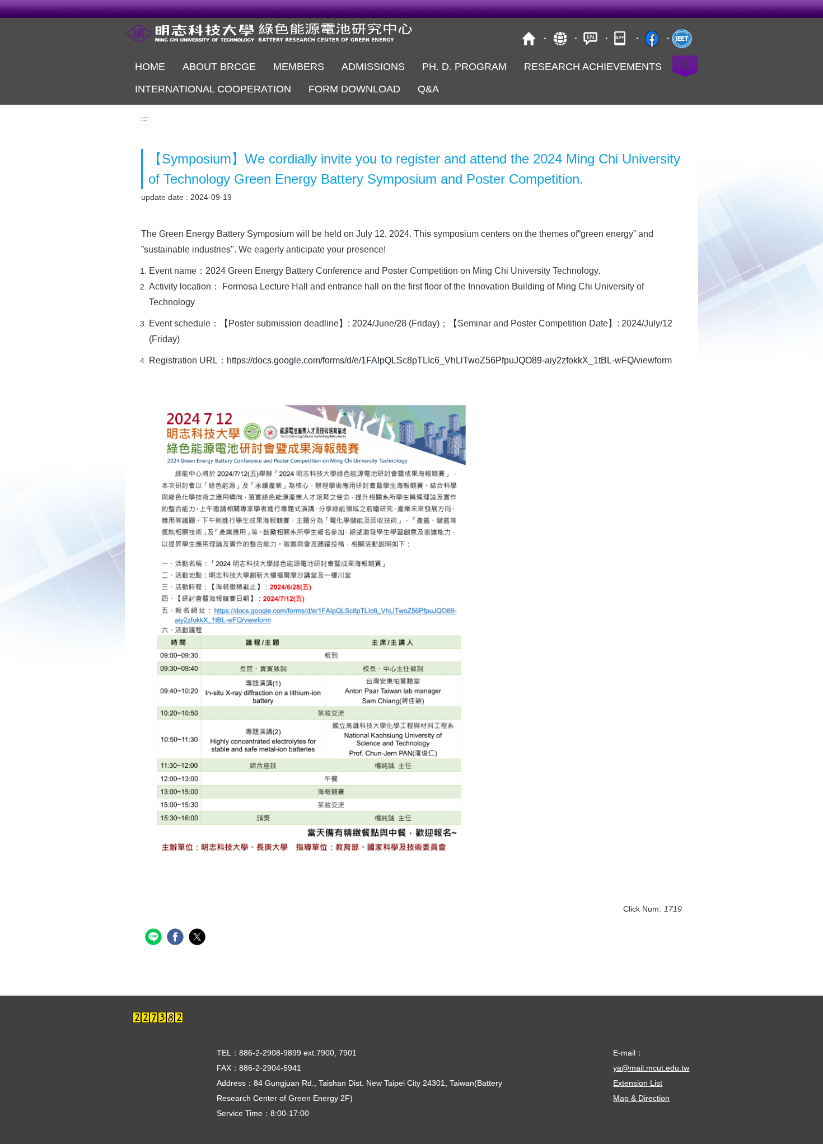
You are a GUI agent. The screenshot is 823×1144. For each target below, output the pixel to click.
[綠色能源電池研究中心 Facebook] (652, 38)
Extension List (637, 1082)
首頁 (529, 38)
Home (150, 66)
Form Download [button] (354, 89)
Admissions (373, 66)
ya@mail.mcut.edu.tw (651, 1067)
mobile (621, 38)
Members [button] (298, 66)
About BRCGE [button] (219, 66)
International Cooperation (213, 89)
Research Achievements (593, 66)
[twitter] (198, 938)
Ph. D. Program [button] (464, 66)
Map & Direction (641, 1098)
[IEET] (683, 38)
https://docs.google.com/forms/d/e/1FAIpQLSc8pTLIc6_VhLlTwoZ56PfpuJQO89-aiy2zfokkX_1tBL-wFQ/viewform (449, 360)
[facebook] (176, 938)
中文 (590, 38)
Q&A (428, 89)
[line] (155, 938)
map (560, 38)
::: (144, 118)
